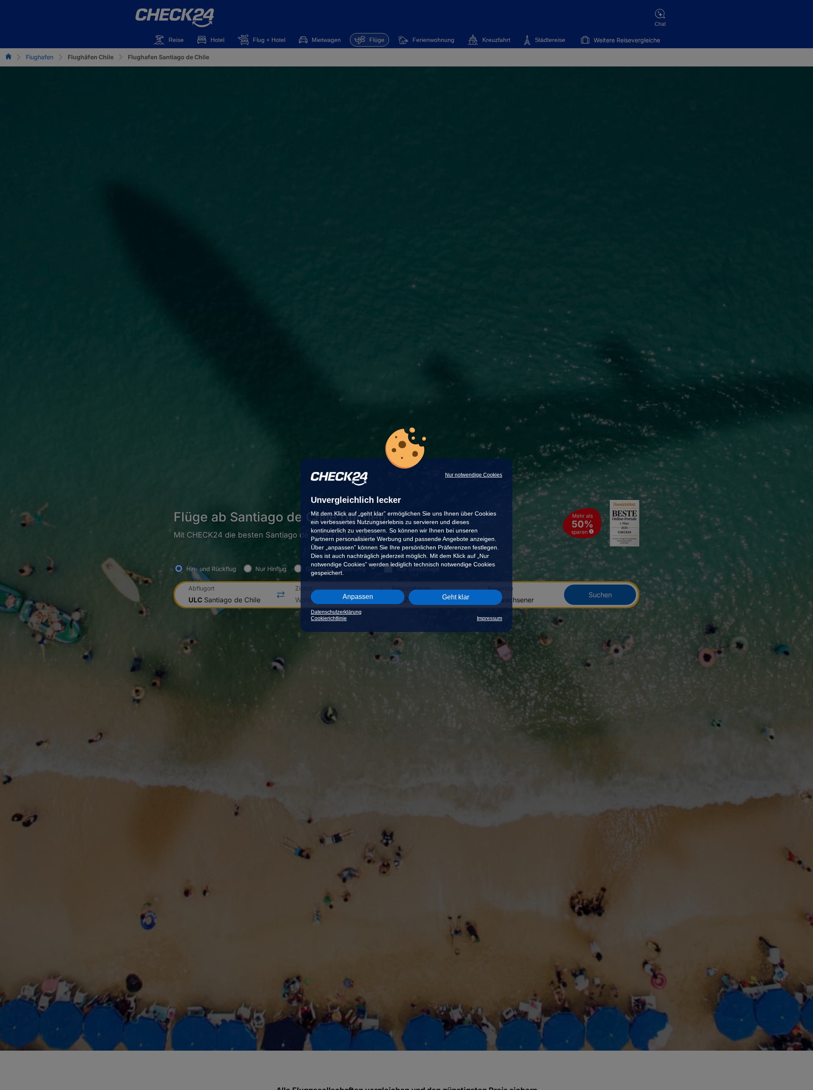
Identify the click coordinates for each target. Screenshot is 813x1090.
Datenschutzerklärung (336, 612)
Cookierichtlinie (329, 618)
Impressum (489, 618)
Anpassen (358, 596)
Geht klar (455, 597)
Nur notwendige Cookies (473, 475)
